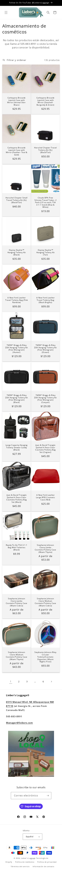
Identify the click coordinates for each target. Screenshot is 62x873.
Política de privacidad (46, 862)
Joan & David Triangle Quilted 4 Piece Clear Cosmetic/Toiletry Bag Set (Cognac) (45, 448)
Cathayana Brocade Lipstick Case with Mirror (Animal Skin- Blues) (16, 101)
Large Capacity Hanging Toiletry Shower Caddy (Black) (17, 447)
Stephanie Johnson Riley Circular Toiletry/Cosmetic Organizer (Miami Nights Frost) (45, 657)
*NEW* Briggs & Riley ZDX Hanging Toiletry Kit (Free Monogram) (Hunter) (16, 348)
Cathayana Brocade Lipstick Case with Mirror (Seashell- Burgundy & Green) (45, 101)
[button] (6, 12)
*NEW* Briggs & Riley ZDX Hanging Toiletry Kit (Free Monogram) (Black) (16, 398)
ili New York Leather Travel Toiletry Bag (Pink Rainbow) (16, 300)
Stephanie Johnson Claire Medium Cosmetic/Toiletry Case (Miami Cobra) (45, 602)
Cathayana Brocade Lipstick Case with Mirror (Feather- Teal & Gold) (16, 151)
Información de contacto (43, 866)
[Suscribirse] (48, 795)
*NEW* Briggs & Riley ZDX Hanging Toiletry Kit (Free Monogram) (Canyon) (45, 398)
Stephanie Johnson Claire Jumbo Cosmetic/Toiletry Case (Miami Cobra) (16, 602)
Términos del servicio (20, 866)
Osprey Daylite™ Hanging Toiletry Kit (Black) (17, 252)
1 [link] (10, 681)
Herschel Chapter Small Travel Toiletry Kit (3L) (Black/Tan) (16, 200)
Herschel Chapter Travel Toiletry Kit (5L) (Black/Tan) (45, 150)
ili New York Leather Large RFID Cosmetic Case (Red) (45, 497)
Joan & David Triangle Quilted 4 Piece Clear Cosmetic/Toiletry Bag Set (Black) (16, 498)
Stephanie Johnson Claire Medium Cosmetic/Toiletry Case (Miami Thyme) (16, 655)
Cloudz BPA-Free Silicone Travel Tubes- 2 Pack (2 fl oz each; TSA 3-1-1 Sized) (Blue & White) (45, 202)
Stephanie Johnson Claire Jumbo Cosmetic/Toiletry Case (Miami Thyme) (45, 548)
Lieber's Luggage (28, 858)
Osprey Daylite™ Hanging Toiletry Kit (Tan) (45, 252)
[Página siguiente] (51, 681)
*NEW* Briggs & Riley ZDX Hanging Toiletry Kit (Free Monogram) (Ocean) (45, 348)
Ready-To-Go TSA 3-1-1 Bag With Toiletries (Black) (16, 547)
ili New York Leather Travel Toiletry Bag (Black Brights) (45, 300)
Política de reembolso (24, 862)
